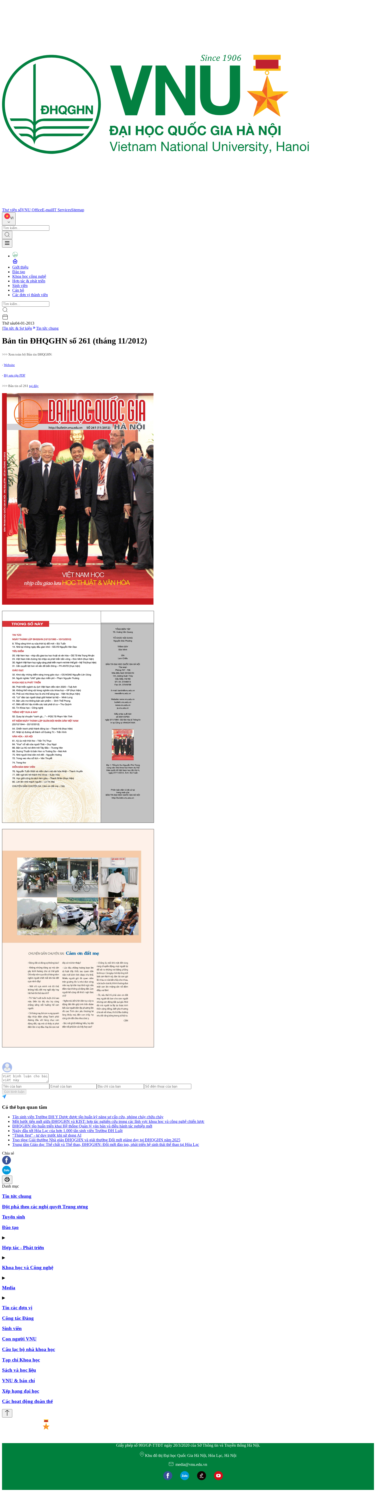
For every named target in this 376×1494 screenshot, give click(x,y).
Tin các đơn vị (17, 1307)
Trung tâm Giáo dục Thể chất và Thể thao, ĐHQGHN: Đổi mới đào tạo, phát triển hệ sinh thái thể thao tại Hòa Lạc (105, 1144)
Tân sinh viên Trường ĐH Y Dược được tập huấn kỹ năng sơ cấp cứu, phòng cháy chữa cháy (87, 1117)
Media (8, 1287)
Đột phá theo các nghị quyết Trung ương (45, 1206)
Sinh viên (20, 285)
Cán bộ (18, 290)
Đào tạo (18, 272)
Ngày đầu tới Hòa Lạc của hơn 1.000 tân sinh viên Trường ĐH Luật (67, 1130)
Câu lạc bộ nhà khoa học (28, 1349)
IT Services (62, 210)
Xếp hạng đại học (20, 1391)
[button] (188, 1161)
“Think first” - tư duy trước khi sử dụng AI (46, 1135)
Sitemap (77, 210)
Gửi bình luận (14, 1092)
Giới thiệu (20, 267)
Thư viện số (11, 210)
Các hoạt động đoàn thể (27, 1401)
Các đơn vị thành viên (30, 295)
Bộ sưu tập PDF (14, 375)
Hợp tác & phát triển (28, 281)
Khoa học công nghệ (29, 276)
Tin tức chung (47, 328)
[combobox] (9, 218)
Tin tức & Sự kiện (17, 328)
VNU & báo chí (18, 1380)
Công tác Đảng (18, 1318)
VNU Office (31, 210)
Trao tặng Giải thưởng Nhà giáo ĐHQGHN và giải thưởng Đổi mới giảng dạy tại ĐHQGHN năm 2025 (96, 1140)
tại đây (34, 386)
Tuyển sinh (13, 1217)
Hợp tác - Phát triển (23, 1247)
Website (9, 365)
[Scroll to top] (7, 1413)
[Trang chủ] (155, 205)
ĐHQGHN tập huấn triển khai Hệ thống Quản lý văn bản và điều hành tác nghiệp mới (82, 1126)
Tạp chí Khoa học (21, 1360)
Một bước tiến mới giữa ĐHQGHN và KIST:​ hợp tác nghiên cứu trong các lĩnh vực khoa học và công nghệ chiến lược (108, 1121)
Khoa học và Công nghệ (27, 1267)
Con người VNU (19, 1339)
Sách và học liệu (19, 1370)
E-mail (47, 210)
